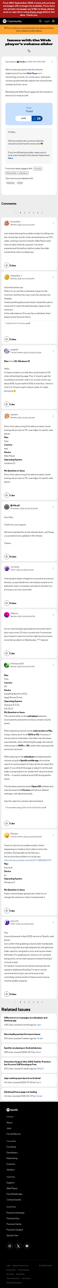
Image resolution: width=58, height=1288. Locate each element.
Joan (39, 1024)
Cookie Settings (23, 1270)
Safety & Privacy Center (20, 1266)
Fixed (29, 111)
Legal (8, 1266)
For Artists (11, 1146)
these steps (36, 11)
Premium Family (13, 1224)
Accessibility (20, 1274)
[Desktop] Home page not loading (20, 1092)
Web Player (11, 1188)
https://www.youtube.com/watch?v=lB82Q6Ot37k (27, 860)
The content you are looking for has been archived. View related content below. (30, 29)
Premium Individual (15, 1212)
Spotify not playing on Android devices (22, 1048)
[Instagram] (9, 1246)
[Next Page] (42, 212)
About (9, 1122)
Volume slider (11, 173)
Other (20, 183)
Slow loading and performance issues (22, 1034)
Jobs (8, 1128)
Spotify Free (12, 1235)
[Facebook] (27, 1246)
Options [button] (52, 62)
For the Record (13, 1133)
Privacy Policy (10, 1270)
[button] (23, 118)
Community (14, 21)
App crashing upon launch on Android (22, 1078)
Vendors (10, 1169)
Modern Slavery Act (13, 1278)
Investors (10, 1163)
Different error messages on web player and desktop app (25, 1019)
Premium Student (14, 1229)
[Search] (40, 21)
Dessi (38, 1052)
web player (23, 173)
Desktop (10, 183)
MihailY (40, 1068)
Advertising (11, 1158)
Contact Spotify (13, 1199)
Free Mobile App (14, 1193)
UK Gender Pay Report (14, 1283)
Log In (47, 21)
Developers (12, 1152)
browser (38, 168)
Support (10, 1182)
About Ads (10, 1274)
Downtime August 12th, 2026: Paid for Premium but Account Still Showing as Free (27, 1063)
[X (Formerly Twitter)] (18, 1246)
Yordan (39, 1038)
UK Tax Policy (26, 1278)
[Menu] (53, 21)
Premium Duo (12, 1218)
